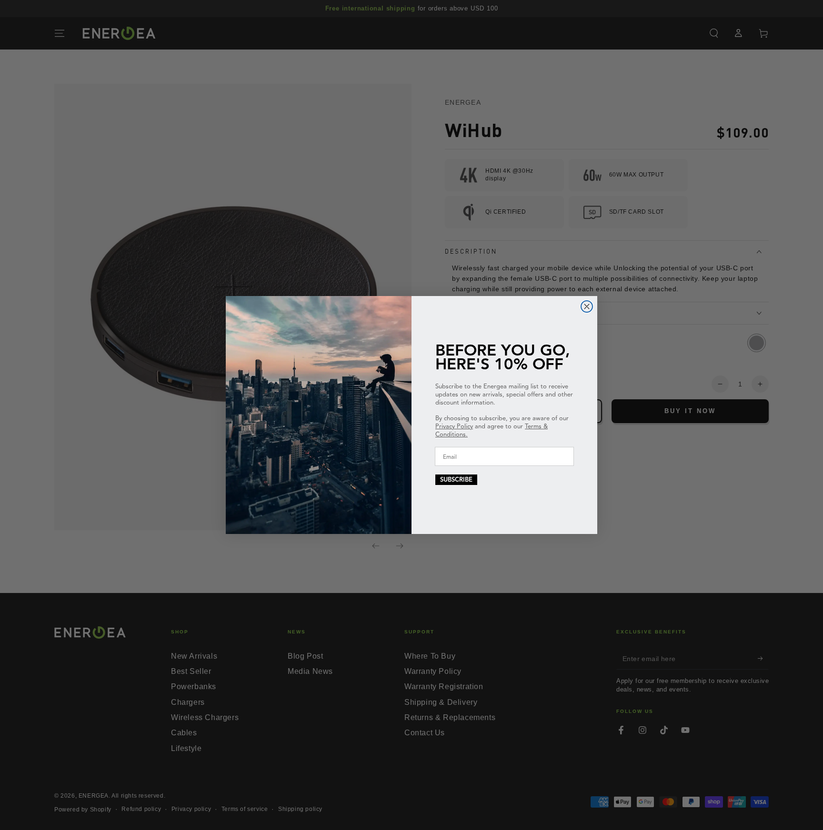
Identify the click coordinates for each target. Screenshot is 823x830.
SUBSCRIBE (456, 480)
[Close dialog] (586, 306)
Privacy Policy (454, 426)
